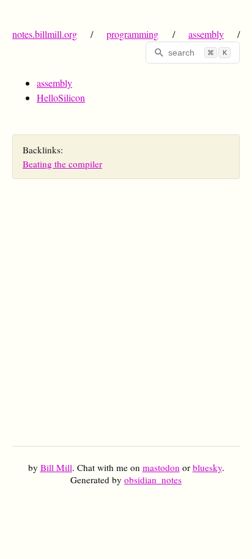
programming (132, 33)
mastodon (161, 467)
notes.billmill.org (44, 33)
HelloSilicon (61, 97)
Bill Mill (56, 467)
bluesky (207, 467)
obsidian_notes (153, 479)
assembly (206, 33)
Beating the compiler (62, 164)
